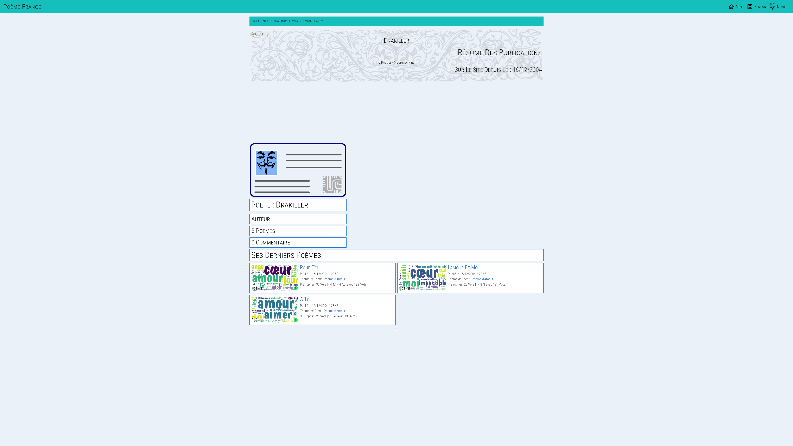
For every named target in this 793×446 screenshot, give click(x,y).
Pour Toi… (310, 267)
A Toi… (306, 299)
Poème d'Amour (334, 279)
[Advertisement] (396, 112)
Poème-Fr (22, 7)
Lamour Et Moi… (465, 267)
